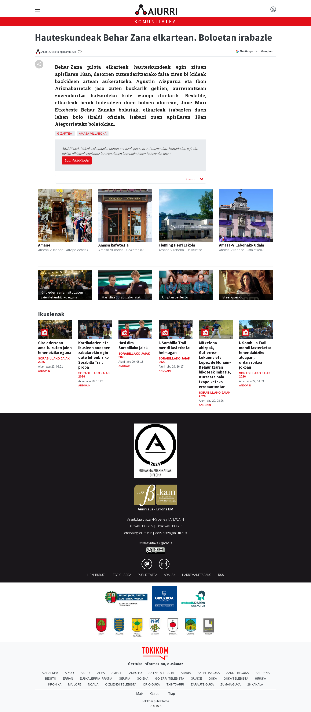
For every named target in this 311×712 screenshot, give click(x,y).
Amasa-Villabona (92, 133)
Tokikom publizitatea (155, 701)
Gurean (155, 693)
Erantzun (193, 179)
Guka (213, 678)
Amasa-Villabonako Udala (241, 245)
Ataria (186, 672)
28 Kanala (255, 684)
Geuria (124, 678)
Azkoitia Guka (237, 672)
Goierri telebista (169, 678)
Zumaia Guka (230, 684)
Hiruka (260, 678)
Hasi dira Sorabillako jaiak (133, 345)
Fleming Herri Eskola (177, 245)
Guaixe (196, 678)
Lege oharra (121, 575)
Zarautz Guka (202, 684)
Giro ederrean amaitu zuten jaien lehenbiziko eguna (55, 347)
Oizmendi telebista (120, 684)
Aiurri (86, 672)
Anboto (135, 672)
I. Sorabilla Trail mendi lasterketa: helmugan (174, 347)
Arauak (169, 575)
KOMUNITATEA (155, 21)
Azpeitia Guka (209, 672)
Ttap (171, 693)
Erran (68, 678)
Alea (101, 672)
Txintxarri (175, 684)
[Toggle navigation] (37, 9)
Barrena (263, 672)
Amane (44, 245)
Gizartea (64, 133)
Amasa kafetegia (113, 245)
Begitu (50, 678)
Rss (221, 575)
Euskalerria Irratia (96, 678)
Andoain (44, 370)
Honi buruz (96, 575)
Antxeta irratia (161, 672)
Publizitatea (147, 575)
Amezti (116, 672)
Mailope (74, 684)
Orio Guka (151, 684)
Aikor (69, 672)
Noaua (93, 684)
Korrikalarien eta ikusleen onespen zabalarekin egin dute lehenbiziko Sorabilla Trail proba (94, 355)
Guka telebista (236, 678)
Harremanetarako (196, 575)
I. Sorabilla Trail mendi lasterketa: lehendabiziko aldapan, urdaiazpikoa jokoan (255, 355)
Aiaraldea (50, 672)
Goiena (142, 678)
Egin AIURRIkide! (77, 160)
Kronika (54, 684)
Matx (139, 693)
